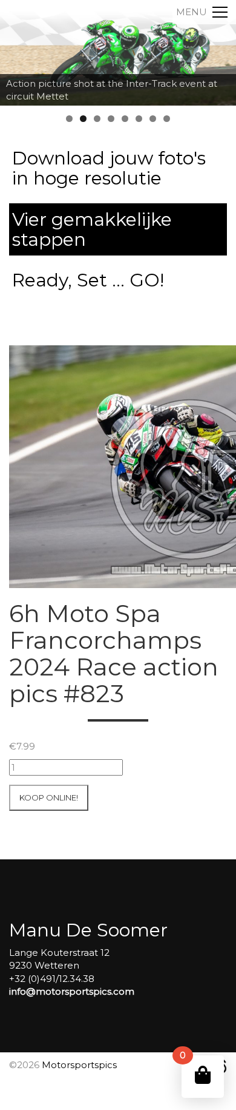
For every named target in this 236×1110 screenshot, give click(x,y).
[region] (118, 53)
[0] (203, 1075)
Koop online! (48, 797)
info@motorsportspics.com (71, 991)
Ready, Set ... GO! (88, 280)
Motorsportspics (79, 1065)
